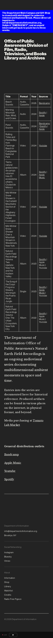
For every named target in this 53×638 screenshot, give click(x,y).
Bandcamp (44, 103)
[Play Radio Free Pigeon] (13, 635)
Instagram (9, 552)
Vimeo (7, 561)
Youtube (43, 145)
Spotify (42, 112)
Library (7, 586)
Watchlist (8, 590)
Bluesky (8, 556)
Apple (42, 115)
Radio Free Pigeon (12, 599)
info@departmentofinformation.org (20, 531)
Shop (6, 582)
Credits (7, 594)
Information (9, 578)
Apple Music (42, 176)
